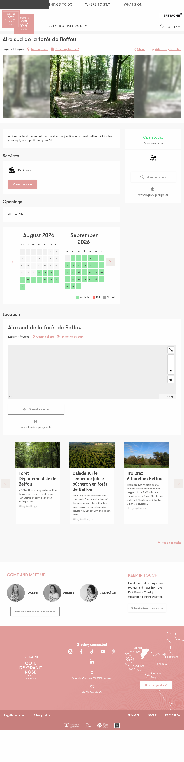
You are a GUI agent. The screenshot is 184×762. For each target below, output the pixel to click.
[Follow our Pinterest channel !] (113, 652)
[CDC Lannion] (71, 725)
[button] (168, 26)
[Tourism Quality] (88, 725)
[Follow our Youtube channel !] (102, 652)
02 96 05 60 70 (92, 692)
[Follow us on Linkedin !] (92, 662)
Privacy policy (42, 715)
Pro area (133, 715)
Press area (172, 715)
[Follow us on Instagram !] (70, 652)
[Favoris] (162, 26)
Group (152, 715)
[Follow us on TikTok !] (92, 652)
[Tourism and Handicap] (117, 725)
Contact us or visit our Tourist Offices (35, 611)
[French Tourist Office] (103, 725)
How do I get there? (156, 685)
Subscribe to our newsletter (147, 608)
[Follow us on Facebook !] (81, 652)
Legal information (14, 715)
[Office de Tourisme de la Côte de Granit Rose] (24, 20)
